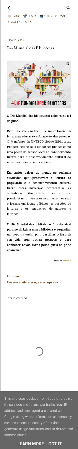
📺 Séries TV (48, 16)
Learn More (31, 443)
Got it (55, 443)
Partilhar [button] (13, 276)
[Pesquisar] (68, 7)
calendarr (66, 260)
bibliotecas (28, 282)
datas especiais (48, 282)
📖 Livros (13, 16)
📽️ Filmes (30, 16)
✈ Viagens (14, 22)
